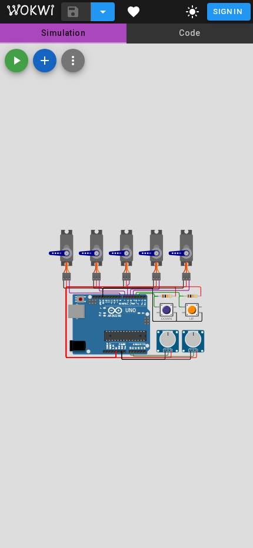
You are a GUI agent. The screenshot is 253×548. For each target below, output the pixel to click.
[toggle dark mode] (192, 12)
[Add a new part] (44, 60)
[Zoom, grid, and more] (73, 60)
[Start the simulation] (16, 60)
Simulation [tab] (63, 33)
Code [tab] (190, 33)
